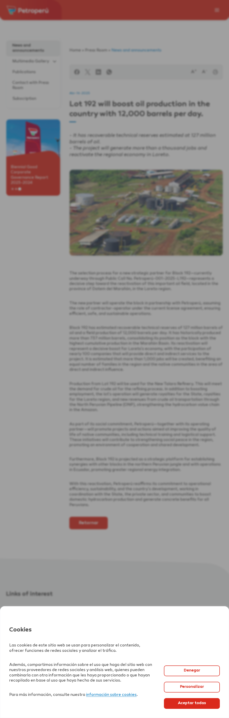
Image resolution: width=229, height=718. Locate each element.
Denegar (192, 670)
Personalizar (192, 686)
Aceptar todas (192, 703)
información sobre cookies (111, 695)
